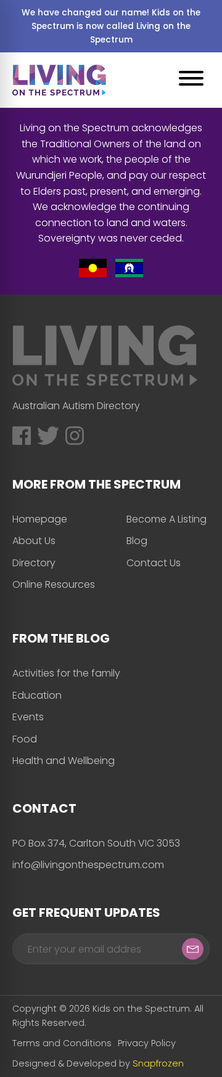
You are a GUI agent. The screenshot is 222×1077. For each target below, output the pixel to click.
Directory (34, 563)
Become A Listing (166, 519)
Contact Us (153, 563)
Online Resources (53, 584)
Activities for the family (66, 673)
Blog (136, 541)
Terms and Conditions (62, 1043)
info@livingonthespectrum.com (88, 865)
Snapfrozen (158, 1063)
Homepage (39, 519)
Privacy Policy (147, 1043)
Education (37, 695)
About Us (34, 541)
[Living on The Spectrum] (59, 80)
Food (24, 739)
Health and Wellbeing (63, 761)
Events (28, 717)
